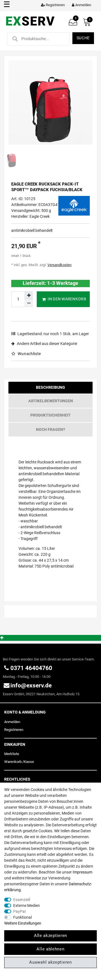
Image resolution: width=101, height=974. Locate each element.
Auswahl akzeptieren (50, 962)
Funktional (22, 917)
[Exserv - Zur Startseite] (30, 21)
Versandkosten (59, 265)
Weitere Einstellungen (22, 923)
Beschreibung (50, 387)
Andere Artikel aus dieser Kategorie (46, 343)
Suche (83, 38)
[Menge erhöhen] (29, 295)
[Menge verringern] (29, 303)
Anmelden (12, 722)
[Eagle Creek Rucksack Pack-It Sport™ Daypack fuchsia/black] (50, 102)
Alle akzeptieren (50, 935)
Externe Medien (26, 905)
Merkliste (11, 754)
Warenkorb (13, 762)
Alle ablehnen (50, 949)
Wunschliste (29, 353)
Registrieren (13, 730)
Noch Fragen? (50, 429)
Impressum (82, 872)
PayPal (19, 911)
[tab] (50, 389)
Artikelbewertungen (50, 401)
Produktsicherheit (50, 415)
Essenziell (21, 899)
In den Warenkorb (67, 299)
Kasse (29, 762)
